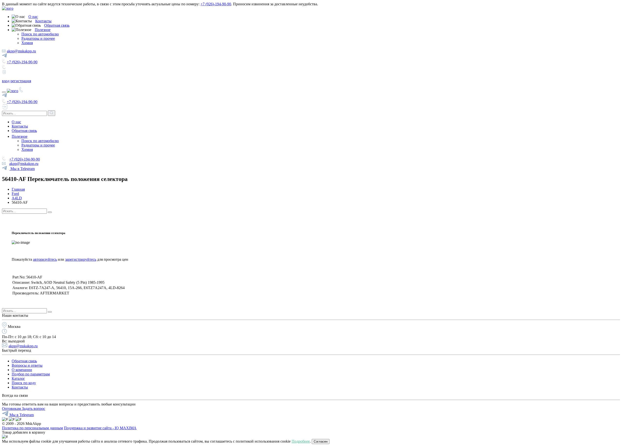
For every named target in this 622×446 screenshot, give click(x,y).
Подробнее (301, 441)
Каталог (18, 378)
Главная (18, 189)
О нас (33, 17)
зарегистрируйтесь (80, 259)
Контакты (43, 21)
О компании (22, 370)
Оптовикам (12, 408)
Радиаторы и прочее (38, 38)
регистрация (20, 81)
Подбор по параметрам (31, 374)
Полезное (43, 30)
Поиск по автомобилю (40, 34)
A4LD (17, 198)
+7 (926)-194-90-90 (215, 4)
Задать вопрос (33, 408)
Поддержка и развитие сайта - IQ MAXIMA (100, 428)
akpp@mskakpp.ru (21, 51)
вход (5, 81)
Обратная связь (56, 25)
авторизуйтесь (45, 259)
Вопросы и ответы (27, 365)
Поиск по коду (24, 383)
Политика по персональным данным (32, 428)
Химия (27, 43)
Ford (15, 194)
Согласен (321, 441)
